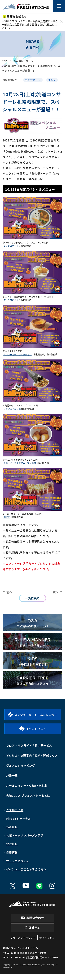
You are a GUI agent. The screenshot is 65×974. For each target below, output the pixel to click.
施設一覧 (12, 775)
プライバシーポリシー (23, 937)
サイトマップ (46, 937)
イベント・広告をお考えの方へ (26, 869)
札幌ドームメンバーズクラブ (24, 835)
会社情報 (12, 844)
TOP (4, 61)
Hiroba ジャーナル (18, 819)
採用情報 (12, 852)
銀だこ (6, 517)
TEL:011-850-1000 (14, 957)
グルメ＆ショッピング (20, 766)
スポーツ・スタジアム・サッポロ (19, 463)
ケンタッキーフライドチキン (17, 354)
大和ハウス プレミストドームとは (28, 796)
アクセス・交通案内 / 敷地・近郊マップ (32, 756)
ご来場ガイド (14, 810)
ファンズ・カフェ (12, 408)
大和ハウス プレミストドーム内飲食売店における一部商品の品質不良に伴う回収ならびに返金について (30, 24)
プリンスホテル (11, 245)
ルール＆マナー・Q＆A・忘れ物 (27, 786)
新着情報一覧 (21, 61)
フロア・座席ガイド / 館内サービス (29, 746)
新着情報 (12, 827)
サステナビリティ (17, 861)
